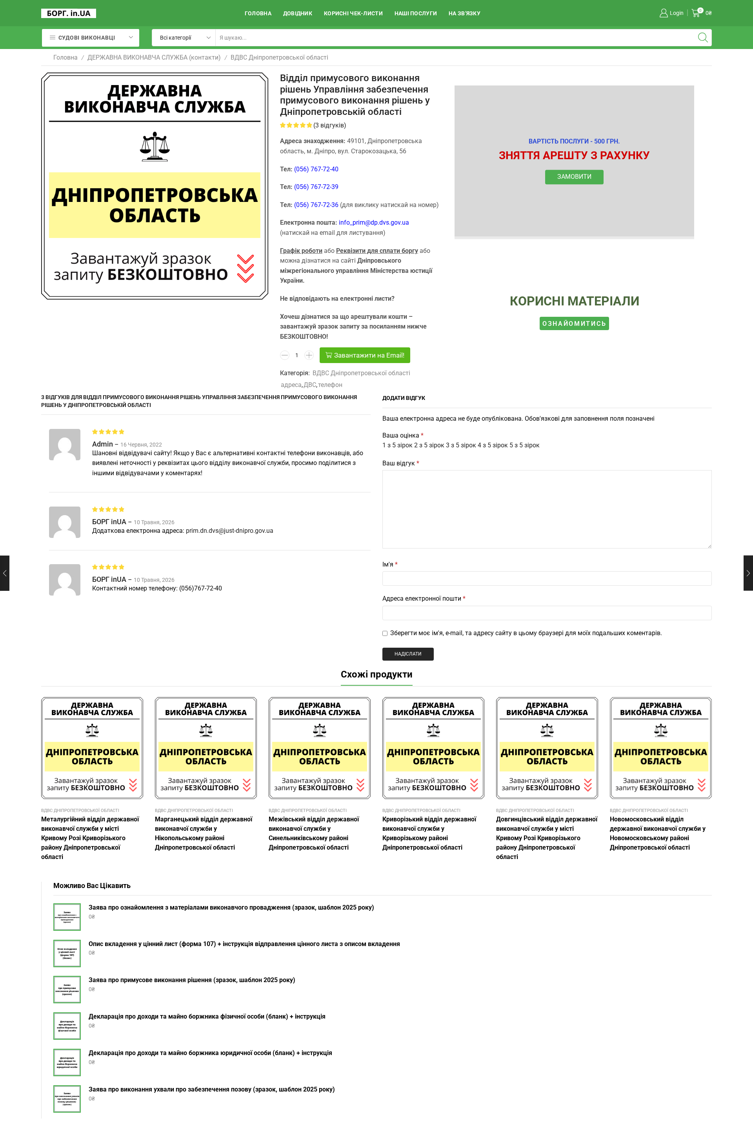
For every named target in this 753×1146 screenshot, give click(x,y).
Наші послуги (416, 13)
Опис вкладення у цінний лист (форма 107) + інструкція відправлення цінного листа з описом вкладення (244, 944)
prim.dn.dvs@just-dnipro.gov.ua (229, 530)
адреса (291, 385)
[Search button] (703, 37)
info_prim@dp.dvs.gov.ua (374, 222)
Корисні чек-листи (353, 13)
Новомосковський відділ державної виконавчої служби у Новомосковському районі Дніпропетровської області (658, 833)
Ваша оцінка (403, 435)
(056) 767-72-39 (316, 187)
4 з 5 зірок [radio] (493, 445)
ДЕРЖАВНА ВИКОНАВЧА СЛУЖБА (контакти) (154, 57)
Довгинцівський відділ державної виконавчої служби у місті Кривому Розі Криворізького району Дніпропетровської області (546, 838)
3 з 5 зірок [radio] (461, 445)
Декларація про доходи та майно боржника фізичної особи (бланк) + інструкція (207, 1016)
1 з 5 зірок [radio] (397, 445)
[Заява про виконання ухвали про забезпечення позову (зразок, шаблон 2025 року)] (67, 1099)
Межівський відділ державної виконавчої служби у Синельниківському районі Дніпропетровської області (314, 833)
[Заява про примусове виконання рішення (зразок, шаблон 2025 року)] (67, 989)
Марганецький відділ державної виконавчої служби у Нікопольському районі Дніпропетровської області (203, 833)
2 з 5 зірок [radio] (429, 445)
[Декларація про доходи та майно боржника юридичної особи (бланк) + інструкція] (67, 1062)
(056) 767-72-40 (316, 169)
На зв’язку (464, 13)
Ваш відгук (400, 463)
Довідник (297, 13)
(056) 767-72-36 (316, 205)
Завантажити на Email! (369, 355)
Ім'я (390, 564)
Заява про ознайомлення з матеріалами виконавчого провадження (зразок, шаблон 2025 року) (231, 907)
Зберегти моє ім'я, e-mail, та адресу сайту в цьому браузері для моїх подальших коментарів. (526, 633)
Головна (258, 13)
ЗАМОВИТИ (574, 177)
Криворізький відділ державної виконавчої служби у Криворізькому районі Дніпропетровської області (429, 833)
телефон (330, 385)
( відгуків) (329, 125)
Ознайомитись (574, 323)
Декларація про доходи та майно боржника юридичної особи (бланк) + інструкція (210, 1053)
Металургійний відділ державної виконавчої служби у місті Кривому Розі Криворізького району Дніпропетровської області (90, 838)
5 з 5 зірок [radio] (524, 445)
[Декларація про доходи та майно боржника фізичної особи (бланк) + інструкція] (67, 1026)
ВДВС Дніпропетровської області (279, 57)
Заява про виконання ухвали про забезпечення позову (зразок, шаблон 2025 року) (212, 1089)
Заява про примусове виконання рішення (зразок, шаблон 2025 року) (192, 980)
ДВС (310, 385)
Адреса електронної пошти (424, 598)
